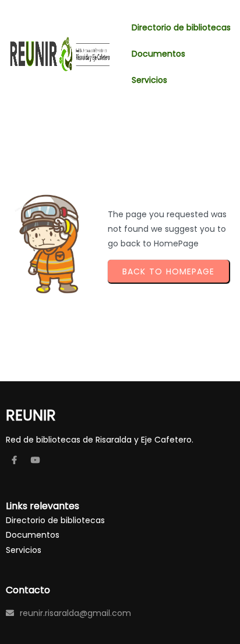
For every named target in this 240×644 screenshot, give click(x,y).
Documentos (32, 535)
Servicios (23, 550)
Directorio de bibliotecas (55, 520)
